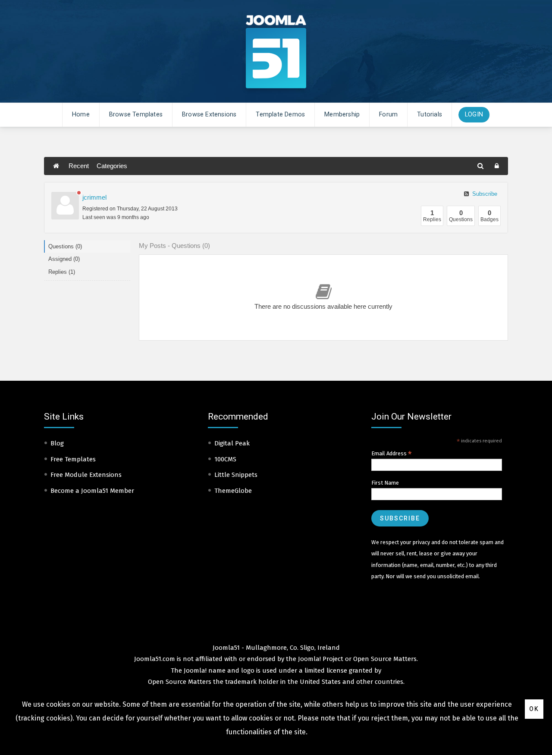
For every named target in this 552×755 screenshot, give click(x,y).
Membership (342, 114)
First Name (385, 482)
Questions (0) (65, 246)
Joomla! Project (319, 659)
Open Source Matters (385, 659)
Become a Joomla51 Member (92, 491)
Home (81, 114)
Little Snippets (235, 475)
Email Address (391, 453)
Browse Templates (136, 114)
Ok (534, 708)
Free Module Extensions (86, 475)
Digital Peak (232, 443)
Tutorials (429, 114)
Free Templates (73, 459)
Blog (57, 443)
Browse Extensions (209, 114)
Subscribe (483, 194)
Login (474, 114)
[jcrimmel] (65, 205)
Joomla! (195, 670)
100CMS (225, 459)
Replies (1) (61, 272)
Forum (388, 114)
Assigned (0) (64, 259)
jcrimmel (94, 197)
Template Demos (280, 114)
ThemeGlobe (233, 491)
